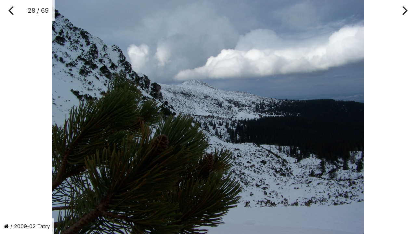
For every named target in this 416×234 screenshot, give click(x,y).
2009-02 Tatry (32, 226)
